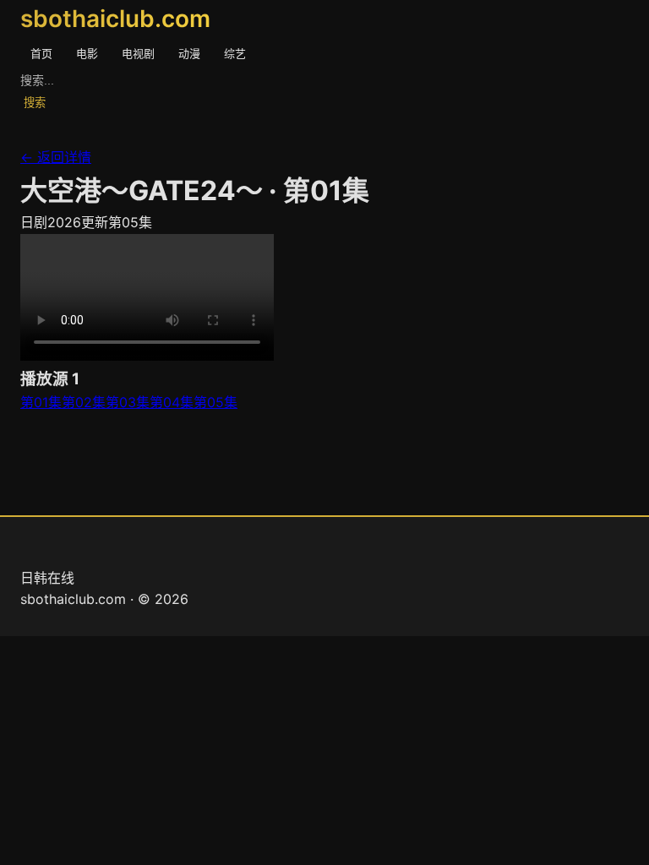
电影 (87, 53)
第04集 (172, 402)
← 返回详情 (55, 157)
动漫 (189, 53)
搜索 (35, 102)
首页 (41, 53)
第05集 (215, 402)
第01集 (41, 402)
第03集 (128, 402)
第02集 (84, 402)
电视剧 (138, 53)
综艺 (235, 53)
